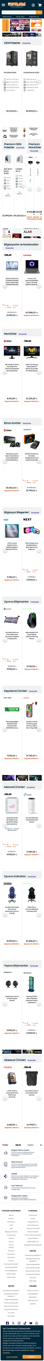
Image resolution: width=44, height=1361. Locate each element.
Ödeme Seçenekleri (32, 1264)
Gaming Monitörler (11, 1267)
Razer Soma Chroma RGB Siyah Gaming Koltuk (31, 909)
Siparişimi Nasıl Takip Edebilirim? (33, 1260)
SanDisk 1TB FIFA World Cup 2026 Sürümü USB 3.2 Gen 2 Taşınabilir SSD (31, 726)
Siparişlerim (33, 1297)
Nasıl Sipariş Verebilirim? (33, 1255)
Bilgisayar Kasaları (11, 1232)
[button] (3, 5)
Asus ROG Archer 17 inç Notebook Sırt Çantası (31, 1093)
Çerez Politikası (33, 1238)
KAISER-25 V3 (19, 170)
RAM (11, 1225)
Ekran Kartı (11, 1222)
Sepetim (33, 1304)
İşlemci (11, 1215)
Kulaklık (11, 1247)
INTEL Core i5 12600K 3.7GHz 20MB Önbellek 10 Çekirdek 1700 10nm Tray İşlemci (12, 547)
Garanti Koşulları (32, 1232)
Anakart (11, 1218)
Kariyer (32, 1218)
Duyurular (33, 1277)
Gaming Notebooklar (11, 1264)
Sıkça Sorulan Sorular (33, 1271)
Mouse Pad (11, 1254)
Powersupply (11, 1235)
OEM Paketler (7, 17)
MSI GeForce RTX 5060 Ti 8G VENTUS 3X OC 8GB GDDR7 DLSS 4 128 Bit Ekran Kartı (12, 458)
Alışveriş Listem (33, 1300)
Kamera (11, 1261)
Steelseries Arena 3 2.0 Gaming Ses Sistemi (12, 998)
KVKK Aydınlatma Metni (33, 1235)
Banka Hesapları (32, 1225)
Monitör (11, 1238)
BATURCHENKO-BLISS (8, 171)
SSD (11, 1228)
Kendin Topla (20, 17)
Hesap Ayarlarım (33, 1290)
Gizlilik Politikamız (33, 1241)
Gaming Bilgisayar (11, 1270)
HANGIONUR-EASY (31, 72)
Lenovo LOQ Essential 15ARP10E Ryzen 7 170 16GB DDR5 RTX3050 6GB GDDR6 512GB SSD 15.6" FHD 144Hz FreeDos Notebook (31, 285)
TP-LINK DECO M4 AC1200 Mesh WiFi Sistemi (32, 820)
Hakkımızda (33, 1215)
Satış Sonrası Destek (33, 1274)
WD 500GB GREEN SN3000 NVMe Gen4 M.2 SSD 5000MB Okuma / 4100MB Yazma (12, 726)
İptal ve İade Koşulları (33, 1268)
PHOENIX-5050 (10, 72)
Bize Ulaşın (32, 1281)
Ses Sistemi (11, 1257)
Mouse (11, 1245)
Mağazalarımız (34, 17)
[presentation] (5, 81)
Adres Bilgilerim (33, 1294)
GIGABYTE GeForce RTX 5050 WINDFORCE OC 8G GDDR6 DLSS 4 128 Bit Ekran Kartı (31, 458)
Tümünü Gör (26, 43)
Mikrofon (11, 1251)
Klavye (11, 1241)
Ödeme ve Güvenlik (32, 1228)
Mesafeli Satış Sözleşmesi (32, 1245)
